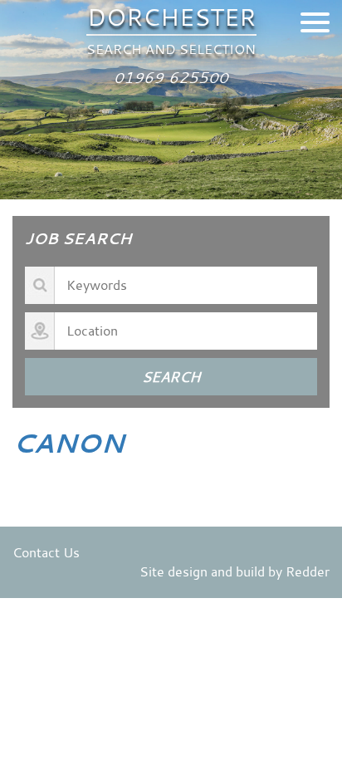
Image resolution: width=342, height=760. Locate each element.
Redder (308, 571)
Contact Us (46, 552)
